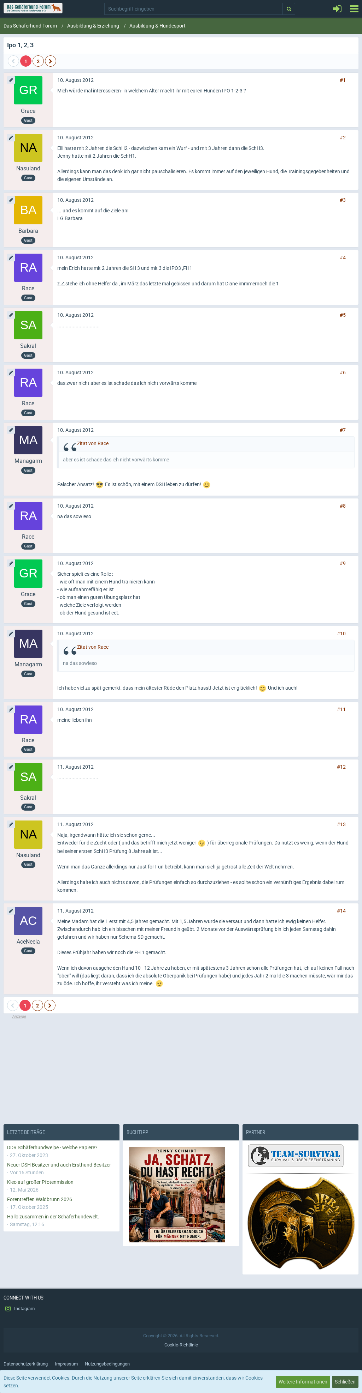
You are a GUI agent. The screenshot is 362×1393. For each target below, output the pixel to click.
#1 (343, 80)
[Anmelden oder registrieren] (337, 9)
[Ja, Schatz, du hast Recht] (181, 1194)
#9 (343, 563)
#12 (341, 767)
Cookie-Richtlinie (181, 1344)
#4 (343, 257)
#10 (341, 633)
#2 (343, 137)
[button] (354, 9)
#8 (343, 506)
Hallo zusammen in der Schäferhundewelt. (53, 1216)
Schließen (345, 1382)
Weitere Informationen (303, 1382)
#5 (343, 315)
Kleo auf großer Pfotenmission (40, 1182)
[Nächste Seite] (50, 61)
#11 (341, 709)
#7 (343, 430)
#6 (343, 372)
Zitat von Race (93, 443)
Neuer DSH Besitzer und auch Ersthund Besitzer (59, 1165)
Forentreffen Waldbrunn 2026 (39, 1199)
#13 (341, 824)
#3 (343, 200)
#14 (341, 911)
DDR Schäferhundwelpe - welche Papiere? (52, 1147)
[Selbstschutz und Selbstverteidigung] (300, 1223)
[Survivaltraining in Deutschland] (295, 1156)
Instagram (24, 1308)
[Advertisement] (181, 1069)
